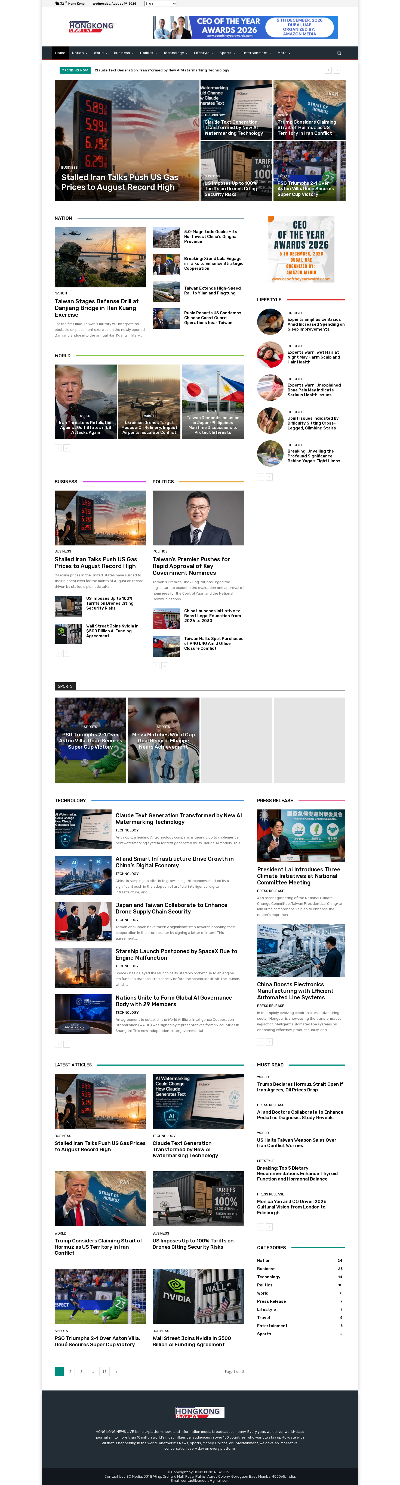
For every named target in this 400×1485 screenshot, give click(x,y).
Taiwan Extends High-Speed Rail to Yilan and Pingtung (212, 291)
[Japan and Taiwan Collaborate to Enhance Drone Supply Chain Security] (83, 921)
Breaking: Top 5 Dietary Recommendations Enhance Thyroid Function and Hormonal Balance (297, 1173)
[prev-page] (58, 447)
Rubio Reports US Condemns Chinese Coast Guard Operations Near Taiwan (212, 317)
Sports (284, 176)
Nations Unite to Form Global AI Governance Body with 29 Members (174, 1000)
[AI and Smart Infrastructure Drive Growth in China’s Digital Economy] (83, 875)
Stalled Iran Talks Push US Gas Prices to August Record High (96, 562)
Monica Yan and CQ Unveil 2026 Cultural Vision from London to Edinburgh (292, 1207)
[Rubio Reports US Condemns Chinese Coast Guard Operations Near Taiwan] (166, 318)
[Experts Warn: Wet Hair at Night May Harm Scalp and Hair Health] (270, 354)
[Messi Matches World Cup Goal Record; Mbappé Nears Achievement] (163, 740)
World (283, 115)
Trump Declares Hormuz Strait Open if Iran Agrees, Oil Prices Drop (300, 1086)
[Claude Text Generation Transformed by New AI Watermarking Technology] (236, 110)
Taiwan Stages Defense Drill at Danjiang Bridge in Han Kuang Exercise (97, 308)
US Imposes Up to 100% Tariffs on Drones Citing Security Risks (110, 603)
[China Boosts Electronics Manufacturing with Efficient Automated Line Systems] (301, 950)
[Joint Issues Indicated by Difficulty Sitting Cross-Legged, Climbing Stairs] (270, 420)
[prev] (328, 70)
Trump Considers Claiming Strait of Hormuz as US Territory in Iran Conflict (162, 70)
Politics (160, 551)
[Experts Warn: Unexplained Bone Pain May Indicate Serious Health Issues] (270, 387)
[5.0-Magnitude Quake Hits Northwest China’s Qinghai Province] (166, 237)
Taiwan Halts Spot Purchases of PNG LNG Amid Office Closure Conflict (214, 643)
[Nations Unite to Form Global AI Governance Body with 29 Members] (83, 1014)
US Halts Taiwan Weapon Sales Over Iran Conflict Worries (297, 1142)
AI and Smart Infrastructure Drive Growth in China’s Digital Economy (175, 862)
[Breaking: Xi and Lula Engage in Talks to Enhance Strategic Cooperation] (166, 264)
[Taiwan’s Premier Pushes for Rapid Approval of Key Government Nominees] (198, 518)
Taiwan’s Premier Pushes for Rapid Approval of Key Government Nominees (191, 566)
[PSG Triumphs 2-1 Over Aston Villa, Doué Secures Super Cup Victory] (309, 171)
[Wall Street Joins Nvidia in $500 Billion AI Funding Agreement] (68, 634)
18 (104, 1371)
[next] (337, 70)
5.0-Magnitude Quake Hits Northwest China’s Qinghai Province (211, 236)
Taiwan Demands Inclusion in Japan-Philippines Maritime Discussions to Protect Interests (213, 425)
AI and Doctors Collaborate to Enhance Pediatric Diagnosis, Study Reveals (300, 1114)
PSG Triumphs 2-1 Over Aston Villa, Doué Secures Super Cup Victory (97, 1341)
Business (69, 167)
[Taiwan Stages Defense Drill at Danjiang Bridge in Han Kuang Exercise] (100, 257)
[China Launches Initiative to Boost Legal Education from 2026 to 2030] (166, 618)
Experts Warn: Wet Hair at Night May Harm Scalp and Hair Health (314, 357)
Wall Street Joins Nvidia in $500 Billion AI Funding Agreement (112, 631)
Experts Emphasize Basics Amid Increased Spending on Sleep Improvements (316, 324)
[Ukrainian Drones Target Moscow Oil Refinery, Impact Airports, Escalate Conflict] (149, 402)
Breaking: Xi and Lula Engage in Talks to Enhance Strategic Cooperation (214, 263)
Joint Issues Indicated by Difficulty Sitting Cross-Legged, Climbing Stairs (313, 423)
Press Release (270, 891)
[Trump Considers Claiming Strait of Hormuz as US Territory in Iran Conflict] (309, 110)
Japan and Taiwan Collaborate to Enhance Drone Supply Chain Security (171, 908)
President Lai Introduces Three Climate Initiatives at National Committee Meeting (298, 876)
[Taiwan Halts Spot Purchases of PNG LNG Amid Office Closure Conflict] (166, 646)
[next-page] (66, 447)
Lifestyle (295, 313)
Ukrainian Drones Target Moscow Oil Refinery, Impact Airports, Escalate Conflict (149, 427)
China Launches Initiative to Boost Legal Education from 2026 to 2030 (212, 615)
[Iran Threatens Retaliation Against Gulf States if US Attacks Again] (86, 402)
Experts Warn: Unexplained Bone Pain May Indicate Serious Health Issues (314, 390)
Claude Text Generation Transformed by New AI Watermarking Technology (179, 818)
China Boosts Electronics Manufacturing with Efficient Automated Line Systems (295, 991)
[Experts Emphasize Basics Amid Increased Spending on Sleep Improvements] (270, 322)
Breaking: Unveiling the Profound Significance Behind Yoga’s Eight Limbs (314, 456)
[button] (339, 53)
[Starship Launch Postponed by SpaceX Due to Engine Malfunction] (83, 968)
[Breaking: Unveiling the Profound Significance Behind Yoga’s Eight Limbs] (270, 453)
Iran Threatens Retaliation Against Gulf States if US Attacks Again (86, 427)
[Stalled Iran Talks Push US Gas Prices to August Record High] (127, 140)
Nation (61, 293)
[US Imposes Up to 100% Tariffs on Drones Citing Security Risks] (236, 171)
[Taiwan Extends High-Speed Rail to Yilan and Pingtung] (166, 291)
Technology (215, 115)
